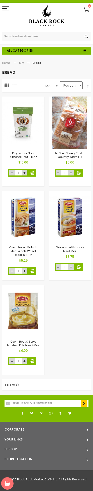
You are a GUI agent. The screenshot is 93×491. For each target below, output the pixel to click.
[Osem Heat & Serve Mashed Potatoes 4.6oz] (23, 311)
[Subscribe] (84, 403)
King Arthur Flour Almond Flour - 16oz (23, 155)
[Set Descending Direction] (87, 86)
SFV (21, 63)
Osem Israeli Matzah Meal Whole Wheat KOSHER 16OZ (23, 251)
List (15, 86)
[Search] (86, 36)
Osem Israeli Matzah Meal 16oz (70, 249)
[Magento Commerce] (46, 16)
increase (24, 172)
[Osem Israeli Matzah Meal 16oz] (70, 217)
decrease (12, 172)
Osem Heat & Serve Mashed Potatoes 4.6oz (23, 343)
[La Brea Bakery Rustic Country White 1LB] (70, 123)
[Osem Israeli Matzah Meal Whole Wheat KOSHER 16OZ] (23, 217)
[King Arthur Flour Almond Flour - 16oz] (23, 123)
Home (6, 63)
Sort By (51, 86)
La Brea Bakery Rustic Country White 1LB (69, 155)
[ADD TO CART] (32, 173)
